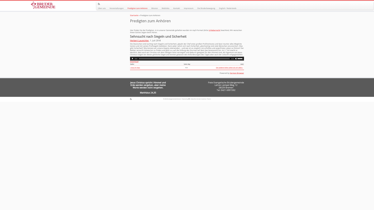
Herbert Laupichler (139, 40)
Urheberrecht (214, 30)
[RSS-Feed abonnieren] (99, 3)
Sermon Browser (237, 73)
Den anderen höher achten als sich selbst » (229, 68)
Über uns (102, 8)
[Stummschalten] (236, 59)
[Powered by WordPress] (189, 98)
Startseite (134, 15)
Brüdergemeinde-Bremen (174, 99)
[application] (187, 59)
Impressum (188, 8)
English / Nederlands (227, 8)
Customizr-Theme (206, 99)
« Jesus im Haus (135, 68)
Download (134, 61)
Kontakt (176, 8)
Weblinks (165, 8)
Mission (154, 8)
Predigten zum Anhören (137, 8)
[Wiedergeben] (133, 59)
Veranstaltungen (117, 8)
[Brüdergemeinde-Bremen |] (43, 5)
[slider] (240, 58)
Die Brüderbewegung (206, 8)
